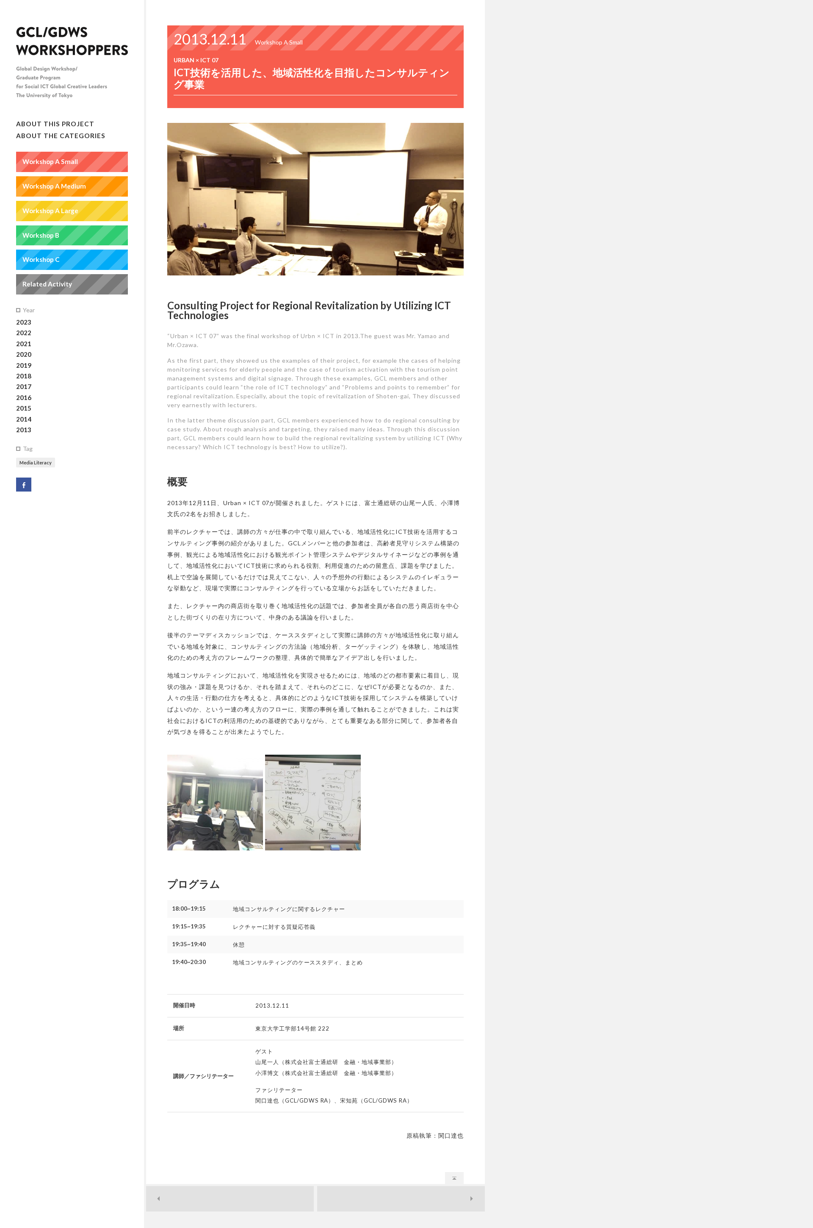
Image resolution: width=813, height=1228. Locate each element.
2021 (23, 343)
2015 (23, 408)
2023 (23, 322)
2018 (23, 376)
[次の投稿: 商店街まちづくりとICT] (401, 1198)
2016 (23, 397)
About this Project (55, 124)
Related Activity (47, 284)
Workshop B (40, 235)
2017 (23, 386)
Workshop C (41, 259)
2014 (23, 419)
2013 (23, 429)
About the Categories (60, 135)
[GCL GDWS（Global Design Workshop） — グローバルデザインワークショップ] (72, 67)
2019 (23, 365)
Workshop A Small (50, 161)
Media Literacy (35, 462)
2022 (23, 332)
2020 (23, 354)
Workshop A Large (50, 210)
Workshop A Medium (54, 186)
